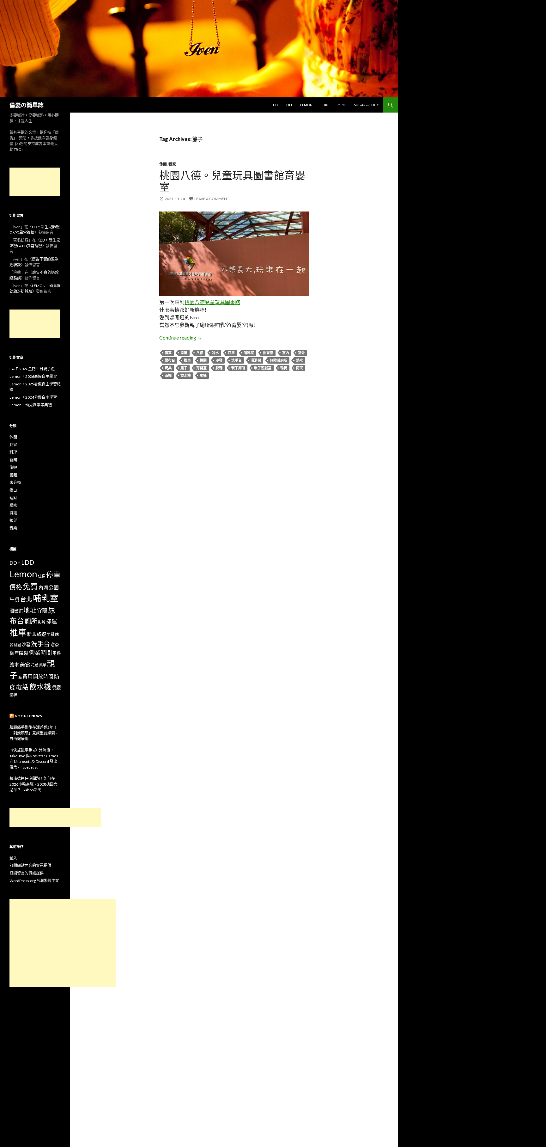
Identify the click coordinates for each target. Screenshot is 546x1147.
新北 (31, 634)
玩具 (168, 368)
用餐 (56, 653)
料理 (13, 452)
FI (19, 563)
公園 (54, 587)
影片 (42, 622)
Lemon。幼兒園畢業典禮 (30, 404)
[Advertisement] (34, 182)
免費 (30, 586)
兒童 (183, 353)
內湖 (43, 587)
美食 (25, 664)
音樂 (13, 528)
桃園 (203, 360)
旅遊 (13, 467)
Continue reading (180, 337)
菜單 (42, 665)
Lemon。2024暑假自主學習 (33, 397)
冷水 (215, 353)
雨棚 (168, 375)
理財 (13, 497)
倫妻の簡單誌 (26, 104)
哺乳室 (249, 353)
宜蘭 (42, 610)
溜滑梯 (256, 360)
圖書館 (268, 353)
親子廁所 (238, 368)
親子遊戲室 (262, 368)
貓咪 (13, 505)
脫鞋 (218, 368)
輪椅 (283, 368)
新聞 (13, 459)
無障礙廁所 (278, 360)
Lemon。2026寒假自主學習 (33, 376)
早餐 (50, 634)
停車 (53, 574)
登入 (13, 858)
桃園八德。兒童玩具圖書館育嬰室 (232, 181)
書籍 (13, 475)
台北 (26, 599)
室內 (285, 353)
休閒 (163, 164)
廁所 (31, 621)
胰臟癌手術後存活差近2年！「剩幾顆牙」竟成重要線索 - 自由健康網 (33, 733)
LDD (27, 562)
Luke (325, 105)
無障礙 (21, 653)
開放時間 (43, 676)
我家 (172, 164)
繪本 (14, 664)
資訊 (13, 513)
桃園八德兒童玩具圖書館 (212, 302)
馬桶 (203, 375)
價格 (15, 587)
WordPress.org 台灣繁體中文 (34, 880)
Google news (28, 716)
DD (275, 105)
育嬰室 (201, 368)
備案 (168, 353)
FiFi (289, 105)
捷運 (51, 621)
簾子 (183, 368)
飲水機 (185, 375)
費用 (27, 676)
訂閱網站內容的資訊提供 (30, 865)
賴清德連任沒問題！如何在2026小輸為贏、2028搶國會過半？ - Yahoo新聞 (33, 784)
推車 (187, 360)
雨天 (299, 368)
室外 (301, 353)
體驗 (13, 694)
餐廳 (56, 687)
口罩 (231, 353)
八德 (199, 353)
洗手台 (236, 360)
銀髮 (13, 520)
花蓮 (35, 665)
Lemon (306, 105)
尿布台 (170, 360)
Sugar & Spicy (366, 105)
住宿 (42, 576)
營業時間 (40, 652)
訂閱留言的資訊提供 (26, 873)
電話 (22, 686)
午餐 (14, 599)
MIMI (341, 105)
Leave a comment (211, 198)
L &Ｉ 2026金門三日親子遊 (32, 368)
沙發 (218, 360)
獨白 (13, 490)
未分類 (15, 482)
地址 (29, 610)
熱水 (299, 360)
